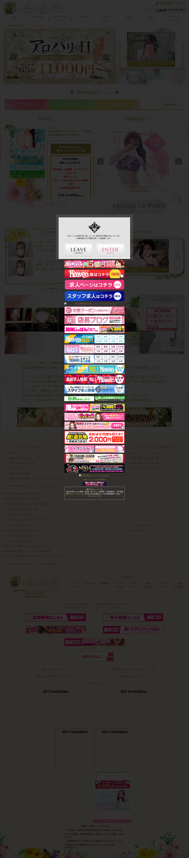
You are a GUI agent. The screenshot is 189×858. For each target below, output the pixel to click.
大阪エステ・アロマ (90, 480)
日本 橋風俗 (102, 480)
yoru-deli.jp (97, 489)
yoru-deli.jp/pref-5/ (76, 494)
